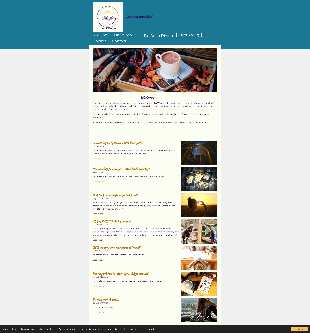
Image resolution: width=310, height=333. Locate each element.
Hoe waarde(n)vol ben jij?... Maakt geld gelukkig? (121, 169)
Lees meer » (98, 158)
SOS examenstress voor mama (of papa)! (116, 247)
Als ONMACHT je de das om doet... (113, 221)
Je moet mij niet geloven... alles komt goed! (117, 143)
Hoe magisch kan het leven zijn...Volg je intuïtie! (120, 273)
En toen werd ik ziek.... (106, 300)
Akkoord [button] (299, 329)
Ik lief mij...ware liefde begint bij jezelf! (115, 195)
